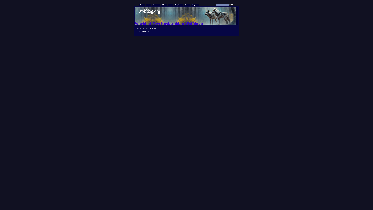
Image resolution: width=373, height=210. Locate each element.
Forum (148, 5)
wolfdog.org (149, 11)
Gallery (164, 5)
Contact (187, 5)
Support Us (195, 5)
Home (142, 5)
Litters (170, 5)
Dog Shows (178, 5)
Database (156, 5)
